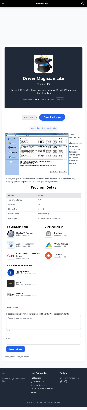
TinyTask (58, 233)
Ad (8, 331)
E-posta (9, 338)
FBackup (58, 255)
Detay (60, 99)
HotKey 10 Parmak (24, 233)
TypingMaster (22, 271)
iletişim (34, 392)
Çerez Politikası (37, 381)
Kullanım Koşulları (38, 385)
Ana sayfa (35, 128)
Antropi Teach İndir (25, 244)
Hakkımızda (36, 378)
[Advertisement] (43, 24)
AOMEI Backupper (62, 244)
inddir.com (42, 3)
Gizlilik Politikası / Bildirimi (42, 388)
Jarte (18, 282)
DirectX (19, 293)
